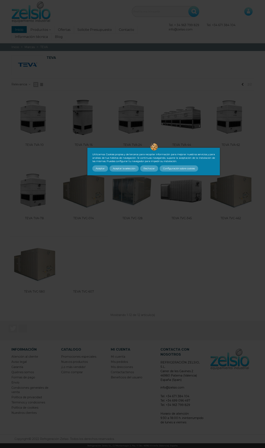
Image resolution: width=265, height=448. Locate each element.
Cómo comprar (72, 372)
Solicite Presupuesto (94, 30)
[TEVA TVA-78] (34, 191)
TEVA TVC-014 (83, 218)
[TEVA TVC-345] (182, 191)
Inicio (19, 30)
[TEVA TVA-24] (132, 118)
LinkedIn (23, 328)
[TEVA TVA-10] (34, 118)
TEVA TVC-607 (83, 291)
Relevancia (19, 84)
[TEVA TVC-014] (83, 191)
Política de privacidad (26, 397)
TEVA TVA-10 (34, 145)
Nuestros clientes (24, 413)
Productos (39, 30)
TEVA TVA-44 (181, 145)
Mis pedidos (119, 362)
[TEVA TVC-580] (34, 264)
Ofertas (64, 30)
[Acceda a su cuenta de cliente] (248, 11)
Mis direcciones (122, 367)
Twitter (13, 328)
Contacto (126, 30)
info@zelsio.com (181, 29)
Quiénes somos (22, 372)
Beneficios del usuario (126, 377)
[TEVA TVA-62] (231, 118)
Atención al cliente (24, 356)
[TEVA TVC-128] (132, 191)
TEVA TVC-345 (181, 218)
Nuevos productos (74, 362)
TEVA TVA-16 (84, 145)
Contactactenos (122, 372)
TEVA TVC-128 (132, 218)
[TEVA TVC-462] (231, 191)
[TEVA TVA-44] (182, 118)
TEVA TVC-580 (34, 291)
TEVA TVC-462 (230, 218)
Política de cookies (24, 407)
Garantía (17, 367)
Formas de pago (23, 377)
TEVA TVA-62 (231, 145)
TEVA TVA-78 (34, 218)
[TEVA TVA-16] (83, 118)
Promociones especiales (78, 356)
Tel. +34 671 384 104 (221, 25)
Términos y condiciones (28, 402)
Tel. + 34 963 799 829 (184, 25)
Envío (15, 382)
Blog (59, 37)
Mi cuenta (118, 356)
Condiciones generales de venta (29, 390)
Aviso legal (19, 362)
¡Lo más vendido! (73, 367)
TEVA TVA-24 (132, 145)
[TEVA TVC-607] (83, 264)
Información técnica (31, 37)
